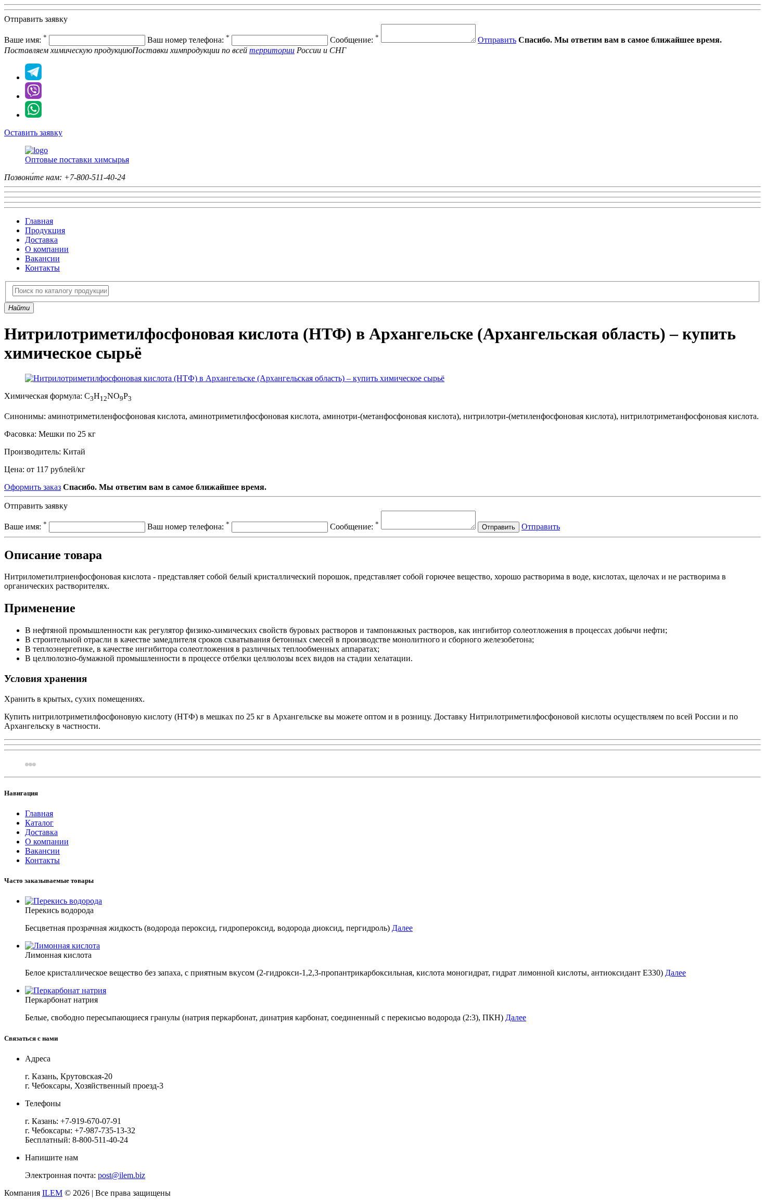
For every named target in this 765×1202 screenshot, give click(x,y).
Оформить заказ (32, 487)
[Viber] (33, 96)
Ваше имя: (25, 39)
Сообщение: (354, 39)
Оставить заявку (33, 132)
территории (272, 50)
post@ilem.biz (121, 1175)
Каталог (39, 822)
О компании (47, 249)
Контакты (42, 267)
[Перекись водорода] (63, 900)
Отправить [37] (540, 526)
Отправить (497, 39)
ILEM (52, 1192)
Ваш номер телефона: (188, 39)
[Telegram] (33, 77)
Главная (39, 221)
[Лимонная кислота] (62, 945)
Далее (402, 927)
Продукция (45, 230)
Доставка (41, 239)
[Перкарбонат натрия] (65, 990)
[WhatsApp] (33, 114)
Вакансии (42, 258)
